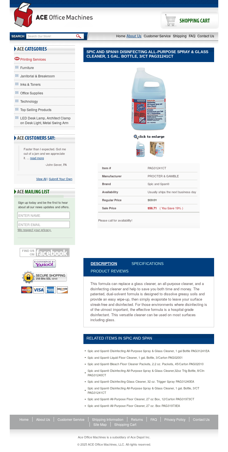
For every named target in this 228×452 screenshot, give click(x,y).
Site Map (100, 424)
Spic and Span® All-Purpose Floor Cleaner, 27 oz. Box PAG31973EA (134, 406)
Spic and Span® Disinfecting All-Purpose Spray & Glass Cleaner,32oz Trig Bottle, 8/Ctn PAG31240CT (146, 373)
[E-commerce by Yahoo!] (44, 264)
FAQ (192, 35)
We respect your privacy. (34, 230)
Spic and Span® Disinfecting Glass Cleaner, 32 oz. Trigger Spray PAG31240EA (141, 381)
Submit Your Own (60, 178)
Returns (137, 419)
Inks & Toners (30, 84)
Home (120, 35)
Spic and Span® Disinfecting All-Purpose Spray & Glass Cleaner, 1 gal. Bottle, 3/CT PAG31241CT (143, 390)
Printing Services (33, 59)
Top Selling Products (35, 109)
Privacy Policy (174, 419)
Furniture (27, 67)
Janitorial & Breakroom (37, 75)
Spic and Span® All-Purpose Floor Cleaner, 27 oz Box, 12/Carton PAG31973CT (141, 399)
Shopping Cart (125, 424)
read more (37, 158)
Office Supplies (31, 92)
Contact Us (205, 35)
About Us (134, 35)
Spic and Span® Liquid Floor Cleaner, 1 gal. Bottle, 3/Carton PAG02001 (135, 357)
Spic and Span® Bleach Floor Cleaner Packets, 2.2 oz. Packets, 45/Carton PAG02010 (146, 364)
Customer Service (157, 35)
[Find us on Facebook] (44, 252)
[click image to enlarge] (148, 136)
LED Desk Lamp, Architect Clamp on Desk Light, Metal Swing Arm (45, 120)
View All (41, 178)
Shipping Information (107, 419)
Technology (29, 101)
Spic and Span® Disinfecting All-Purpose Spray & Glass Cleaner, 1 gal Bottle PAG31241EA (148, 351)
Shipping (180, 35)
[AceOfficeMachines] (53, 14)
